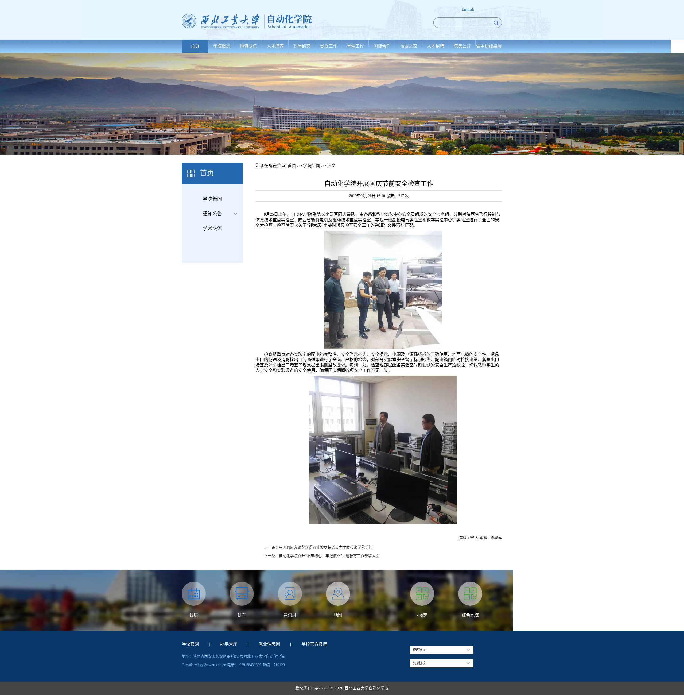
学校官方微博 (314, 644)
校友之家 (408, 46)
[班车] (242, 594)
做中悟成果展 (489, 46)
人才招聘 (435, 46)
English (467, 9)
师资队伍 (248, 46)
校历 (193, 615)
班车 (242, 615)
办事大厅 (228, 644)
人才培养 (275, 46)
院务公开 (462, 46)
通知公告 (212, 214)
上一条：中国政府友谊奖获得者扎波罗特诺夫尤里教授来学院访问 (318, 547)
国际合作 (382, 46)
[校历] (194, 594)
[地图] (338, 594)
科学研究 (301, 46)
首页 (195, 46)
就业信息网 (269, 644)
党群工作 (328, 46)
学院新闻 (212, 199)
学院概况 (221, 46)
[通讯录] (290, 594)
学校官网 (190, 644)
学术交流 (212, 228)
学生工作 (355, 46)
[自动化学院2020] (253, 21)
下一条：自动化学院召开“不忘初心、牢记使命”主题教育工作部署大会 (321, 556)
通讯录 (289, 615)
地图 (338, 615)
